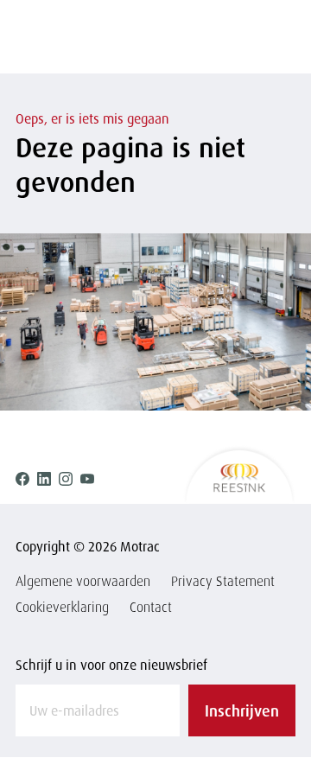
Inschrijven (242, 710)
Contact (151, 606)
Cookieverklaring (62, 606)
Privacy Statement (223, 580)
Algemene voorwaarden (83, 580)
